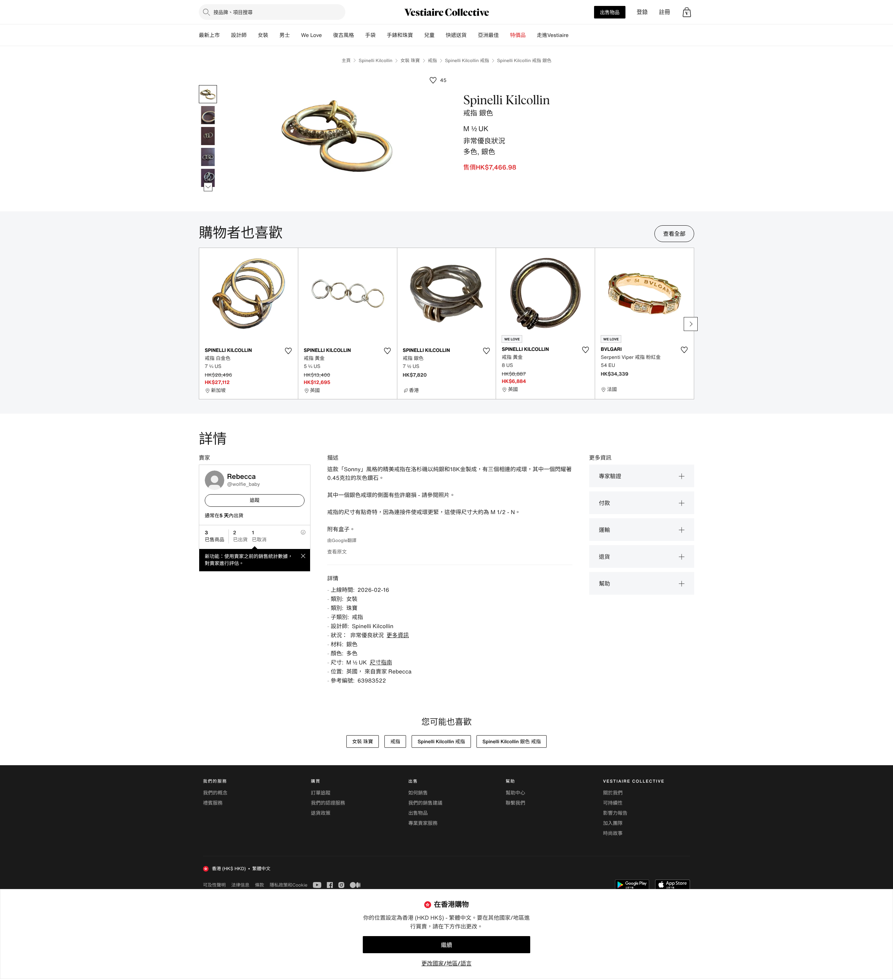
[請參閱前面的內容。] (208, 85)
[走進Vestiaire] (574, 35)
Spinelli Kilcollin (375, 60)
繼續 (446, 945)
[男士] (295, 35)
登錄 (642, 12)
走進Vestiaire (553, 35)
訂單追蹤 (320, 793)
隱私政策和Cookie (288, 884)
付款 (604, 503)
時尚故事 (613, 833)
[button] (687, 12)
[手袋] (381, 35)
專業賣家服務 (422, 823)
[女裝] (274, 35)
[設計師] (252, 35)
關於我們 (613, 793)
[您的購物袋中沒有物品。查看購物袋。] (687, 12)
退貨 (604, 556)
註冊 (664, 12)
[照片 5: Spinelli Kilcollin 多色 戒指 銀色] (208, 178)
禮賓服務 (213, 803)
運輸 (604, 530)
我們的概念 (215, 793)
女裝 (263, 35)
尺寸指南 (381, 662)
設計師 (239, 35)
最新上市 (209, 35)
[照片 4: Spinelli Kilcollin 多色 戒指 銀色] (208, 157)
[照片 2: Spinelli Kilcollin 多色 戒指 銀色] (208, 115)
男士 (284, 35)
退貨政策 (320, 813)
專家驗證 (610, 476)
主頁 (346, 60)
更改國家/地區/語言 (446, 963)
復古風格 (343, 35)
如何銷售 (418, 793)
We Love (311, 35)
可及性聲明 (214, 885)
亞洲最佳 (488, 35)
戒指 (432, 60)
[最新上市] (225, 35)
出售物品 (610, 12)
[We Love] (327, 35)
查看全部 (674, 233)
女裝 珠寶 (410, 60)
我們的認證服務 (328, 803)
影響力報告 (615, 813)
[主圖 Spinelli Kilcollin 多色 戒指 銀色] (208, 94)
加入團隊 (613, 823)
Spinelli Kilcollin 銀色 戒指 (511, 741)
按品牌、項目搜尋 (233, 12)
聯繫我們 (515, 803)
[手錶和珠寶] (418, 35)
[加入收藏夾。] (288, 351)
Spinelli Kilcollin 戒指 (467, 60)
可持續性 (613, 803)
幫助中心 (515, 793)
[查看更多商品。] (208, 187)
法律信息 (240, 884)
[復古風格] (359, 35)
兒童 (429, 35)
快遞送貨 (456, 35)
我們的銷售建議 (425, 803)
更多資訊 (398, 635)
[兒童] (440, 35)
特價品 (518, 35)
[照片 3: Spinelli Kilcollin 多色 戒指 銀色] (208, 136)
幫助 (604, 583)
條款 (259, 884)
